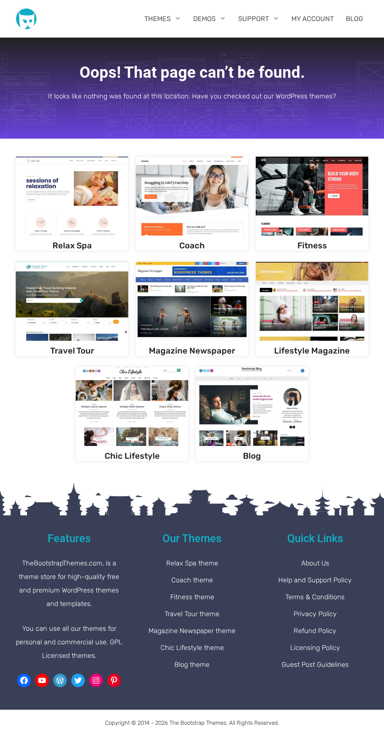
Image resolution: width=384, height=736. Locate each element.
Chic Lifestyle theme (192, 648)
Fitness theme (192, 597)
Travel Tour (72, 351)
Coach (192, 245)
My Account (312, 19)
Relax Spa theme (192, 563)
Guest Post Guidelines (315, 664)
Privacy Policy (315, 614)
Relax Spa (72, 245)
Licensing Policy (315, 648)
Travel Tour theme (192, 614)
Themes (157, 19)
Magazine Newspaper (192, 351)
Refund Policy (315, 631)
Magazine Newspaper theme (192, 631)
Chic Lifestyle (132, 456)
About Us (315, 563)
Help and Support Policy (315, 580)
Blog (354, 19)
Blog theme (192, 664)
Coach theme (192, 580)
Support (253, 19)
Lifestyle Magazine (312, 351)
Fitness (312, 245)
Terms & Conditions (315, 597)
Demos (204, 19)
